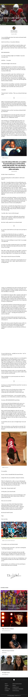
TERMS (6, 687)
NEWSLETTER (7, 688)
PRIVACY (14, 685)
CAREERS (6, 685)
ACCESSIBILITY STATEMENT (18, 688)
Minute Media (12, 695)
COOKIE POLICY (16, 687)
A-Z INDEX (7, 690)
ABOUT (6, 683)
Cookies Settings (16, 690)
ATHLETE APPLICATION (17, 683)
